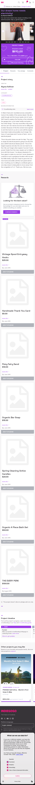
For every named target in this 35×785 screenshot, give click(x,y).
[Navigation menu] (33, 2)
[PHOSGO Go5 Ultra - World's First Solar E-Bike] (16, 669)
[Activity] (26, 2)
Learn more (15, 633)
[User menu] (30, 2)
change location (26, 6)
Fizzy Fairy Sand (10, 364)
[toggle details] (31, 700)
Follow (17, 59)
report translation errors (14, 730)
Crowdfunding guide (25, 622)
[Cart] (23, 2)
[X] (5, 719)
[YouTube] (8, 719)
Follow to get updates (8, 636)
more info (4, 89)
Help (14, 622)
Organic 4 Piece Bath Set (15, 527)
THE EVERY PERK (10, 580)
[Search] (19, 2)
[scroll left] (3, 31)
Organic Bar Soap (11, 417)
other (3, 102)
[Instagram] (10, 719)
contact (10, 89)
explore (13, 651)
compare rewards (11, 212)
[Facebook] (2, 719)
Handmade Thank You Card (16, 310)
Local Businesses (6, 95)
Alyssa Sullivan (8, 15)
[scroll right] (32, 31)
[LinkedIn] (13, 719)
